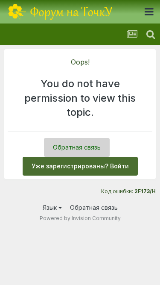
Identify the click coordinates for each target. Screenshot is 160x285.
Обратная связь (77, 147)
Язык (50, 207)
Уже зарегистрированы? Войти (80, 166)
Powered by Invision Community (80, 218)
